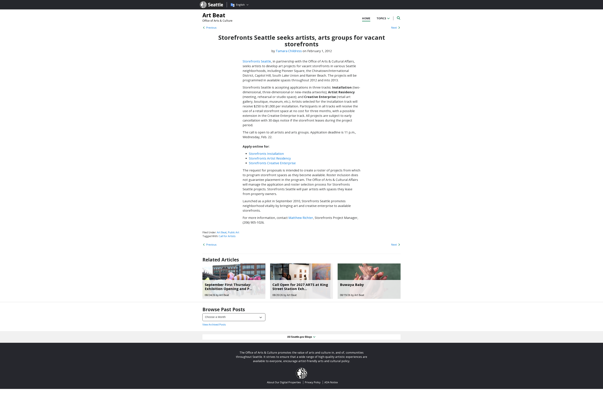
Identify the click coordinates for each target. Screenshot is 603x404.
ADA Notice (331, 382)
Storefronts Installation (266, 154)
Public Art (233, 232)
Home (366, 18)
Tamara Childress (289, 51)
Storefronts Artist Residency (270, 158)
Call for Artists (227, 236)
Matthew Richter (300, 218)
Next (394, 27)
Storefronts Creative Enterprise (272, 163)
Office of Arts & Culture (217, 20)
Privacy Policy (313, 382)
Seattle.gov (206, 1)
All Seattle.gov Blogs (300, 337)
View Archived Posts (214, 324)
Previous (211, 27)
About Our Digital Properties (284, 382)
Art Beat (213, 15)
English (240, 4)
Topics (382, 18)
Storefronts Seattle (257, 61)
